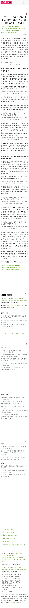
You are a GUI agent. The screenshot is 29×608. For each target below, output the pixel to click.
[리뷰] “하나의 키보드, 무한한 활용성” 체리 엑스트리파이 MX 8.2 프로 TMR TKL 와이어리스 (13, 452)
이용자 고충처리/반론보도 (8, 555)
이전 (5, 333)
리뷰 (2, 444)
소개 (17, 553)
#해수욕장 (17, 26)
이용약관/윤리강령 (6, 557)
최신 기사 (4, 394)
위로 (11, 333)
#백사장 (4, 26)
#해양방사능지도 (6, 30)
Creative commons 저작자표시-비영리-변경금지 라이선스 (14, 300)
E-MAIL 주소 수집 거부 (18, 559)
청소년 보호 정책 (6, 559)
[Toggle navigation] (25, 2)
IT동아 (3, 298)
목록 (18, 333)
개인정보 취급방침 (18, 557)
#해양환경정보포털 (15, 30)
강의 (2, 463)
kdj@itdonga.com (12, 32)
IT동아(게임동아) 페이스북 (14, 305)
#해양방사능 (22, 28)
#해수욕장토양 (13, 28)
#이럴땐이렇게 (10, 26)
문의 (21, 553)
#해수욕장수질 (5, 28)
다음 (23, 333)
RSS (2, 561)
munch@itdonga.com (14, 602)
